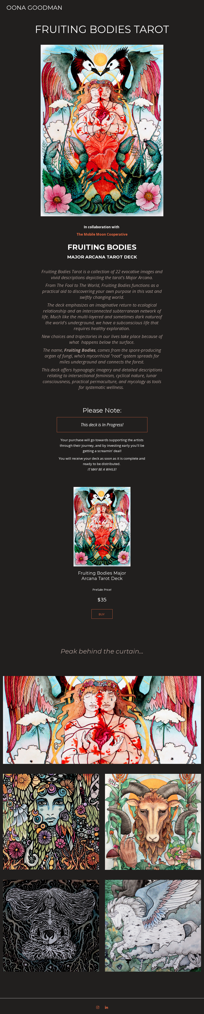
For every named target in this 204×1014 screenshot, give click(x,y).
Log (129, 11)
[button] (102, 614)
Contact (169, 11)
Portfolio (107, 11)
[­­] (34, 16)
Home (85, 11)
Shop (146, 11)
